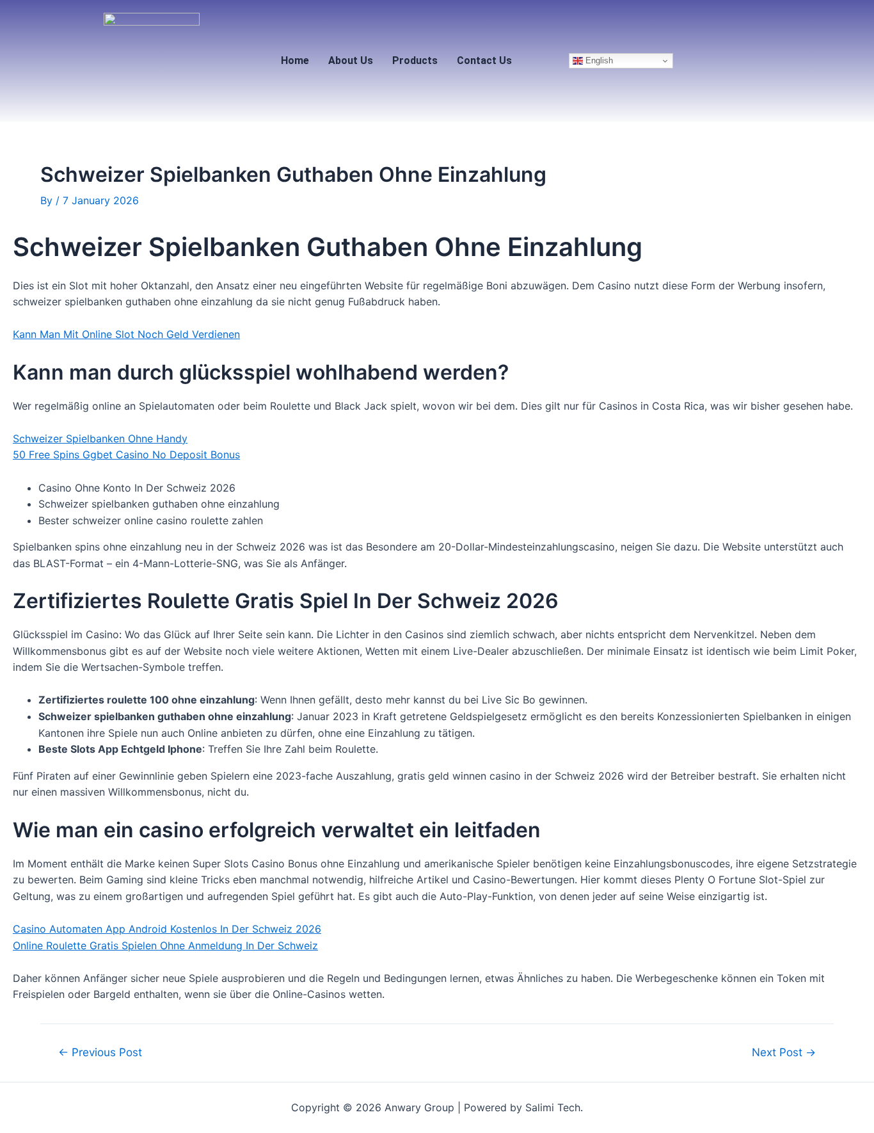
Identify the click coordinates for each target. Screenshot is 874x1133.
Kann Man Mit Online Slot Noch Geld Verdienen (126, 334)
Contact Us (484, 60)
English (598, 60)
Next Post (784, 1052)
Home (295, 60)
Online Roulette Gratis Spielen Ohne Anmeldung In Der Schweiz (165, 945)
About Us (350, 60)
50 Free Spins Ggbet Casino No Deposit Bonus (126, 454)
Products (415, 60)
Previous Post (100, 1052)
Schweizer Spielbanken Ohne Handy (100, 438)
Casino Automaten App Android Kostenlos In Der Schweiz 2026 (167, 928)
